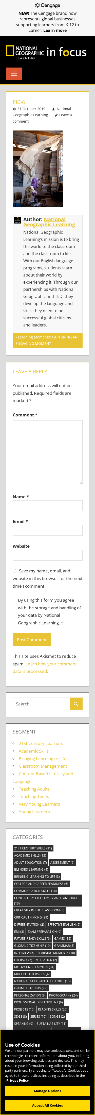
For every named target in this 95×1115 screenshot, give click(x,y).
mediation (46, 960)
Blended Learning (31, 869)
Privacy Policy (17, 1080)
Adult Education (30, 862)
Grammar (64, 945)
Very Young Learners (39, 804)
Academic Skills (34, 751)
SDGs (20, 1016)
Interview (24, 953)
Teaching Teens (34, 796)
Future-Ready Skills (32, 938)
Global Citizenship (32, 945)
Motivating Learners (34, 967)
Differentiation (29, 924)
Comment (25, 415)
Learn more (55, 30)
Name (21, 497)
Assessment (62, 862)
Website (21, 546)
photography (63, 995)
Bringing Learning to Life (43, 759)
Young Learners (34, 812)
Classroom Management (43, 766)
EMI (19, 931)
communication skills (35, 891)
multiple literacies (32, 974)
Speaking (23, 1023)
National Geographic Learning (49, 222)
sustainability (51, 1023)
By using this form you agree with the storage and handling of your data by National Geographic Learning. (49, 611)
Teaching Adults (34, 789)
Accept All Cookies (47, 1105)
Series (38, 1016)
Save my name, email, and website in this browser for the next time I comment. (48, 578)
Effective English (64, 924)
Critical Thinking (31, 917)
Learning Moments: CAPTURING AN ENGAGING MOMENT (46, 340)
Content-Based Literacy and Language (46, 901)
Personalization (30, 995)
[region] (47, 1072)
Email (20, 521)
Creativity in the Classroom (39, 910)
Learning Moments (56, 953)
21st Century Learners (41, 743)
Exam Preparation (44, 931)
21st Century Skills (33, 848)
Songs (57, 1016)
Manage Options (47, 1090)
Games (62, 938)
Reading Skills (52, 1009)
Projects (24, 1009)
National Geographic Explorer (42, 981)
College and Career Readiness (41, 884)
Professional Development (38, 1002)
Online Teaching (30, 988)
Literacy (23, 960)
